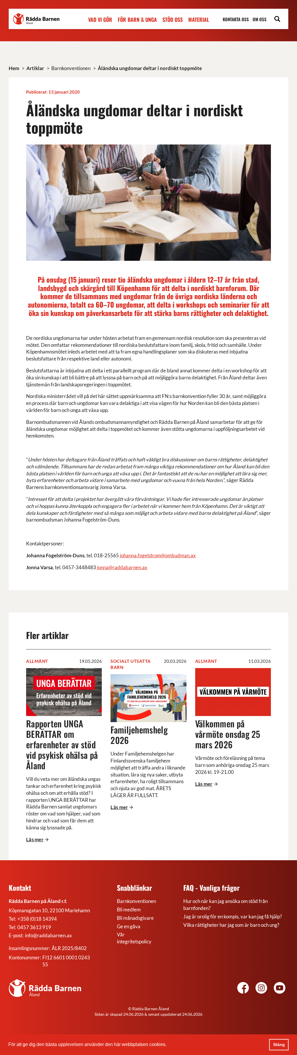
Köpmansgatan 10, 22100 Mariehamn (49, 910)
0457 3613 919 (34, 927)
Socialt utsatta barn (131, 664)
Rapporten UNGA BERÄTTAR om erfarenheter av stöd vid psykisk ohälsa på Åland (62, 744)
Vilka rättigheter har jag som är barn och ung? (231, 925)
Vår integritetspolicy (134, 938)
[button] (168, 1045)
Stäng (279, 1044)
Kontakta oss (236, 19)
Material (198, 19)
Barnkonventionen (136, 901)
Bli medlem (129, 909)
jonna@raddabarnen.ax (122, 567)
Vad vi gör (100, 19)
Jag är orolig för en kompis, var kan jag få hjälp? (232, 916)
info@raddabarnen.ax (48, 935)
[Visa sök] (277, 20)
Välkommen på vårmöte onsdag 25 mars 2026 (227, 734)
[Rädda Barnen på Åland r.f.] (45, 988)
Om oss (260, 19)
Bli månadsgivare (135, 918)
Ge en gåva (128, 926)
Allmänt (37, 661)
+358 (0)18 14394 (37, 919)
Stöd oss (172, 19)
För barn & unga (137, 19)
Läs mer (35, 839)
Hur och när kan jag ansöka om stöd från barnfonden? (225, 904)
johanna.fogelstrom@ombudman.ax (158, 555)
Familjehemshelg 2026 (139, 735)
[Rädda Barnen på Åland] (261, 988)
